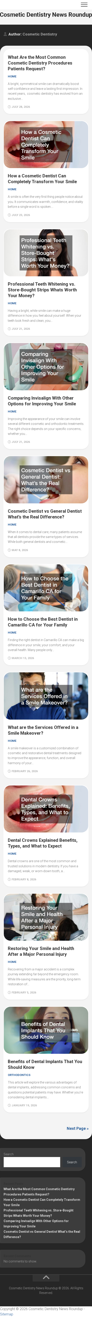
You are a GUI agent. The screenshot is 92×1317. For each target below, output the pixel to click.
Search (9, 1154)
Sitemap (6, 1314)
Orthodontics (19, 1075)
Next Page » (78, 1128)
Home (12, 76)
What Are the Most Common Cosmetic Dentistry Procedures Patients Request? (40, 63)
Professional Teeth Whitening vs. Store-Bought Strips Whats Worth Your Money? (42, 289)
